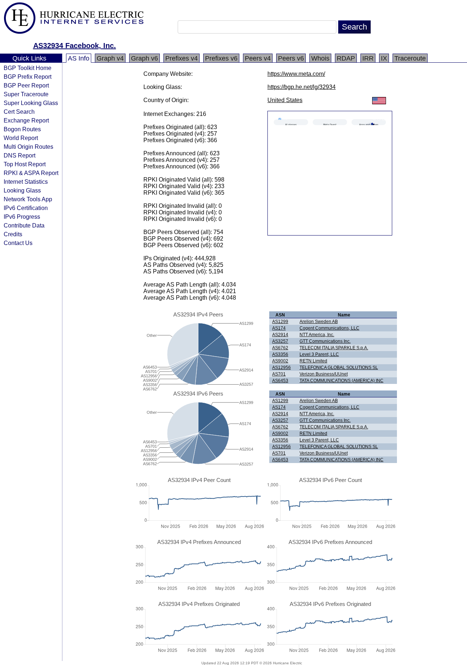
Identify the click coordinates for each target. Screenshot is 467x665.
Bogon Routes (22, 129)
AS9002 (280, 360)
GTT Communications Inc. (325, 341)
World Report (21, 138)
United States (284, 100)
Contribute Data (24, 225)
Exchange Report (26, 120)
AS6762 (280, 347)
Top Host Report (25, 164)
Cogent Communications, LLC (329, 328)
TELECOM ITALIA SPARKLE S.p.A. (334, 347)
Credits (13, 234)
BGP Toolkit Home (27, 68)
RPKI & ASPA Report (31, 173)
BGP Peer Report (26, 85)
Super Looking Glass (31, 103)
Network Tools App (28, 199)
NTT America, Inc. (317, 334)
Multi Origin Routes (28, 146)
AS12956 (281, 367)
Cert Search (19, 111)
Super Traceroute (26, 94)
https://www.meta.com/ (296, 74)
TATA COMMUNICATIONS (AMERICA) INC (341, 380)
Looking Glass (22, 190)
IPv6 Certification (26, 208)
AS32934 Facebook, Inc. (74, 46)
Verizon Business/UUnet (324, 374)
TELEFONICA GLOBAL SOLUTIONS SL (339, 367)
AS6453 (280, 380)
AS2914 (280, 334)
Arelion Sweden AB (319, 321)
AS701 (279, 374)
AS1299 (280, 321)
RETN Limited (313, 360)
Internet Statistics (26, 181)
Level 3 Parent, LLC (319, 354)
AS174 (279, 328)
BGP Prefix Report (27, 76)
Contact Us (18, 243)
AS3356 (280, 354)
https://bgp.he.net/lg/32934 (301, 87)
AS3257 (280, 341)
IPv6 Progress (22, 216)
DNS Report (19, 155)
